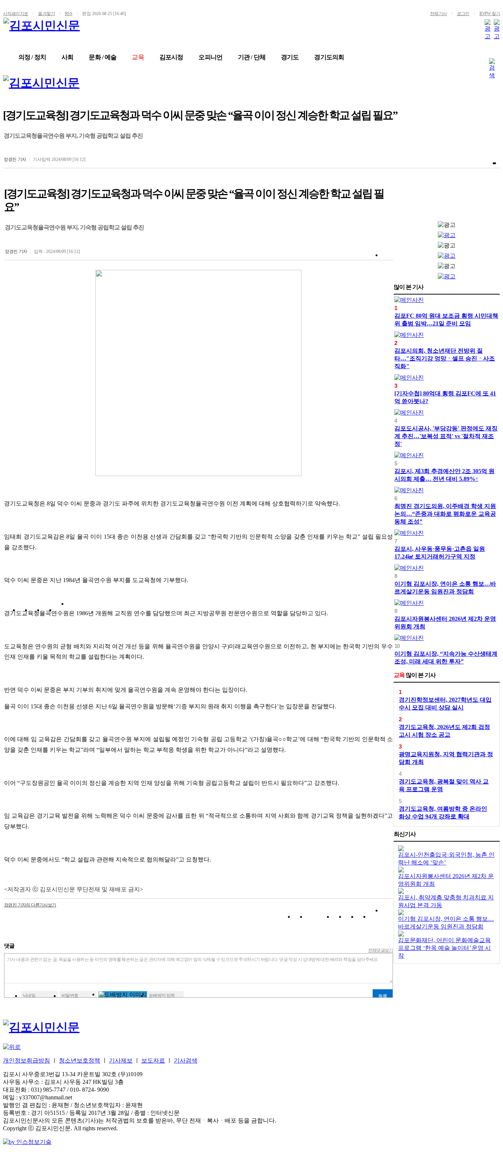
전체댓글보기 (380, 950)
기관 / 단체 (251, 57)
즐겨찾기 (46, 13)
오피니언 (210, 57)
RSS (68, 13)
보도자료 (153, 1060)
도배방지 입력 (162, 995)
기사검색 (185, 1060)
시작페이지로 (15, 13)
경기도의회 (329, 57)
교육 (138, 57)
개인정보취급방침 (26, 1060)
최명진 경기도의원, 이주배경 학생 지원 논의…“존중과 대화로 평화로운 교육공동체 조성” (445, 514)
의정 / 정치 (32, 57)
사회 (67, 57)
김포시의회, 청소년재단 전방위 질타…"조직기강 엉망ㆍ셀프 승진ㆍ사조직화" (444, 358)
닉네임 (29, 995)
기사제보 (121, 1060)
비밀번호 (69, 995)
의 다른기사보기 (30, 905)
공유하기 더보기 (73, 611)
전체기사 (438, 13)
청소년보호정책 (79, 1060)
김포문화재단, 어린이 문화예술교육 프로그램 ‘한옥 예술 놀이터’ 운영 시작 (444, 948)
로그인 (463, 13)
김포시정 (171, 57)
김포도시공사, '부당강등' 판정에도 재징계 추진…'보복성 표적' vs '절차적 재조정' (445, 436)
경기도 (290, 57)
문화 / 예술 (102, 57)
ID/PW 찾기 (489, 13)
